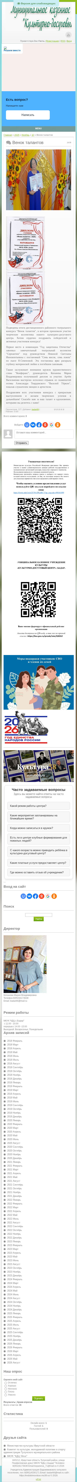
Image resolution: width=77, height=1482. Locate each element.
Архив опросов (24, 1402)
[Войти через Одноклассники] (57, 425)
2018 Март (12, 1044)
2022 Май (12, 1215)
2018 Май (12, 1052)
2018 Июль (13, 1059)
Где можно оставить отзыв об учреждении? (37, 872)
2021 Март (12, 1169)
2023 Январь (14, 1241)
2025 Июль (13, 1324)
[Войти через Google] (51, 425)
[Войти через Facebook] (39, 425)
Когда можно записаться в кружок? (31, 828)
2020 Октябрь (14, 1150)
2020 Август (13, 1143)
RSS (63, 41)
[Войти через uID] (27, 425)
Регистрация (52, 41)
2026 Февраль (14, 1347)
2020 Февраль (14, 1124)
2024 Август (13, 1298)
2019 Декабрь (14, 1116)
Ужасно (12, 1394)
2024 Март (12, 1283)
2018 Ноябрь (14, 1075)
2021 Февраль (14, 1165)
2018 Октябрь (14, 1071)
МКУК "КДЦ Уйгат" (17, 1456)
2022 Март (12, 1207)
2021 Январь (14, 1162)
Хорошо (12, 1385)
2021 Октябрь (14, 1188)
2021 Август (13, 1181)
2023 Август (13, 1264)
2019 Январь (14, 1082)
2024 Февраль (14, 1279)
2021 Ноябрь (14, 1192)
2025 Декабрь (14, 1340)
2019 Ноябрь (14, 1112)
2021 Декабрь (14, 1196)
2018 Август (13, 1063)
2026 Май (12, 1358)
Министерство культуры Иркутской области (30, 1445)
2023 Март (12, 1249)
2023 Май (12, 1256)
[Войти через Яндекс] (45, 425)
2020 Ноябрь (14, 1154)
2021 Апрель (14, 1173)
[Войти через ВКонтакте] (33, 425)
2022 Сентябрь (15, 1226)
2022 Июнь (13, 1218)
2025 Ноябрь (14, 1336)
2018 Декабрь (14, 1078)
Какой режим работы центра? (28, 805)
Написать (27, 114)
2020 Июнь (13, 1139)
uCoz (38, 1479)
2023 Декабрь (14, 1275)
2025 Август (13, 1328)
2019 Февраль (14, 1086)
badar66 (35, 409)
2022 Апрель (14, 1211)
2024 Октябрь (14, 1302)
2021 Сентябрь (15, 1184)
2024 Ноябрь (14, 1305)
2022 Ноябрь (14, 1234)
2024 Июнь (13, 1294)
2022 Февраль (14, 1203)
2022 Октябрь (14, 1230)
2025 (16, 135)
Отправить (21, 443)
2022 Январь (14, 1199)
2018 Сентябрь (15, 1067)
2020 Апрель (14, 1131)
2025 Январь (14, 1313)
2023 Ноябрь (14, 1271)
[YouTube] (68, 35)
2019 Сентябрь (15, 1105)
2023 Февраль (14, 1245)
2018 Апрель (14, 1048)
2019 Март (12, 1090)
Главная (8, 135)
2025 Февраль (14, 1317)
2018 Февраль (14, 1040)
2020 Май (12, 1135)
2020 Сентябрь (15, 1146)
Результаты (9, 1402)
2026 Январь (14, 1343)
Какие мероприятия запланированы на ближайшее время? (33, 817)
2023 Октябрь (14, 1268)
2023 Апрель (14, 1252)
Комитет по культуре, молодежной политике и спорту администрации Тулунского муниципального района (34, 1451)
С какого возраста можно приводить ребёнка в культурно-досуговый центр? (38, 852)
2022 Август (13, 1222)
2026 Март (12, 1351)
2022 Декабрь (14, 1237)
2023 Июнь (13, 1260)
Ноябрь (25, 135)
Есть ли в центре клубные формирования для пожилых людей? (38, 839)
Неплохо (12, 1388)
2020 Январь (14, 1120)
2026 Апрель (14, 1355)
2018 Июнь (13, 1056)
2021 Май (12, 1177)
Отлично (12, 1382)
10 (33, 135)
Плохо (11, 1391)
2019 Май (12, 1097)
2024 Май (12, 1290)
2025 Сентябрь (15, 1332)
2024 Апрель (14, 1287)
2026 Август (13, 1362)
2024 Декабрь (14, 1309)
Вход (69, 41)
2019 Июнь (13, 1101)
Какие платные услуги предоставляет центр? (38, 862)
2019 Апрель (14, 1093)
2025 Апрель (14, 1321)
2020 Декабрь (14, 1158)
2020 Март (12, 1128)
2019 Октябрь (14, 1109)
